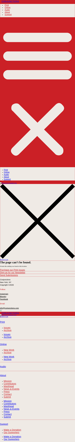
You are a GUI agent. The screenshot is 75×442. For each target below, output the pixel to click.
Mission (8, 381)
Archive (7, 330)
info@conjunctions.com (9, 308)
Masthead (9, 386)
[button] (37, 92)
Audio (7, 10)
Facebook (4, 299)
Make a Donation (12, 430)
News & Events (11, 389)
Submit (7, 397)
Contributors (10, 383)
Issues (7, 327)
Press (7, 391)
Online (7, 7)
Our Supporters (11, 432)
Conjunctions (10, 1)
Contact (8, 394)
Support (8, 14)
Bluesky (3, 297)
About (7, 12)
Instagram (4, 294)
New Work (9, 350)
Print (7, 5)
